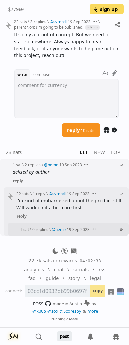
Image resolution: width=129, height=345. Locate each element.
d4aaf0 (72, 318)
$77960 (16, 9)
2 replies (33, 164)
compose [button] (41, 74)
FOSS (38, 304)
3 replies (38, 21)
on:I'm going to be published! (56, 27)
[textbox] (66, 45)
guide (52, 278)
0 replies (40, 229)
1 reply (39, 193)
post (64, 336)
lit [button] (84, 152)
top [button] (115, 152)
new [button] (99, 152)
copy (98, 291)
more (92, 311)
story (74, 278)
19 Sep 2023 (79, 21)
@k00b (39, 311)
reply (80, 130)
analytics (34, 269)
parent (20, 27)
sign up (109, 9)
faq (32, 278)
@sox (52, 311)
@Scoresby (70, 311)
